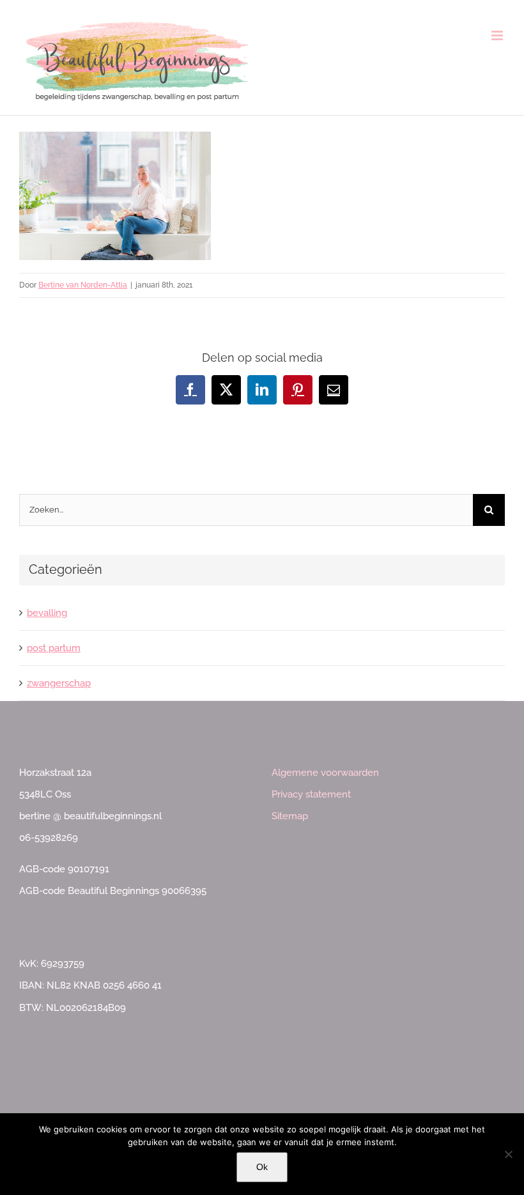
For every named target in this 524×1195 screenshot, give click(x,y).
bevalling (47, 613)
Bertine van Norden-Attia (82, 285)
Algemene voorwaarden (325, 772)
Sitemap (290, 816)
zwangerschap (59, 683)
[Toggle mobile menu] (498, 35)
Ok (262, 1167)
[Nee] (508, 1154)
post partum (54, 648)
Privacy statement (311, 794)
